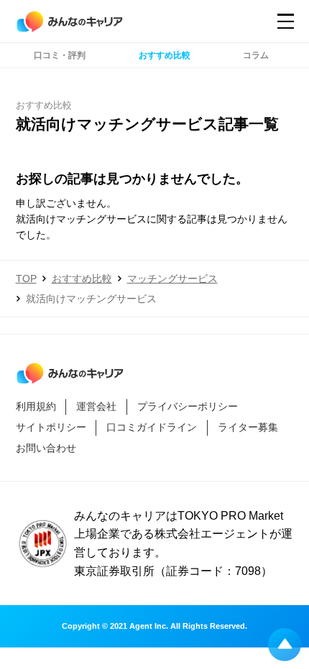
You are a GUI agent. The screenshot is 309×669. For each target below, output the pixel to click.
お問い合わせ (46, 448)
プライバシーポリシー (187, 406)
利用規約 (36, 406)
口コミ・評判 (60, 55)
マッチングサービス (172, 278)
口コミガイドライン (151, 427)
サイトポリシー (51, 427)
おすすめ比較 (164, 55)
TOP (26, 278)
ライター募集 (248, 427)
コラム (256, 55)
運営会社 (96, 406)
